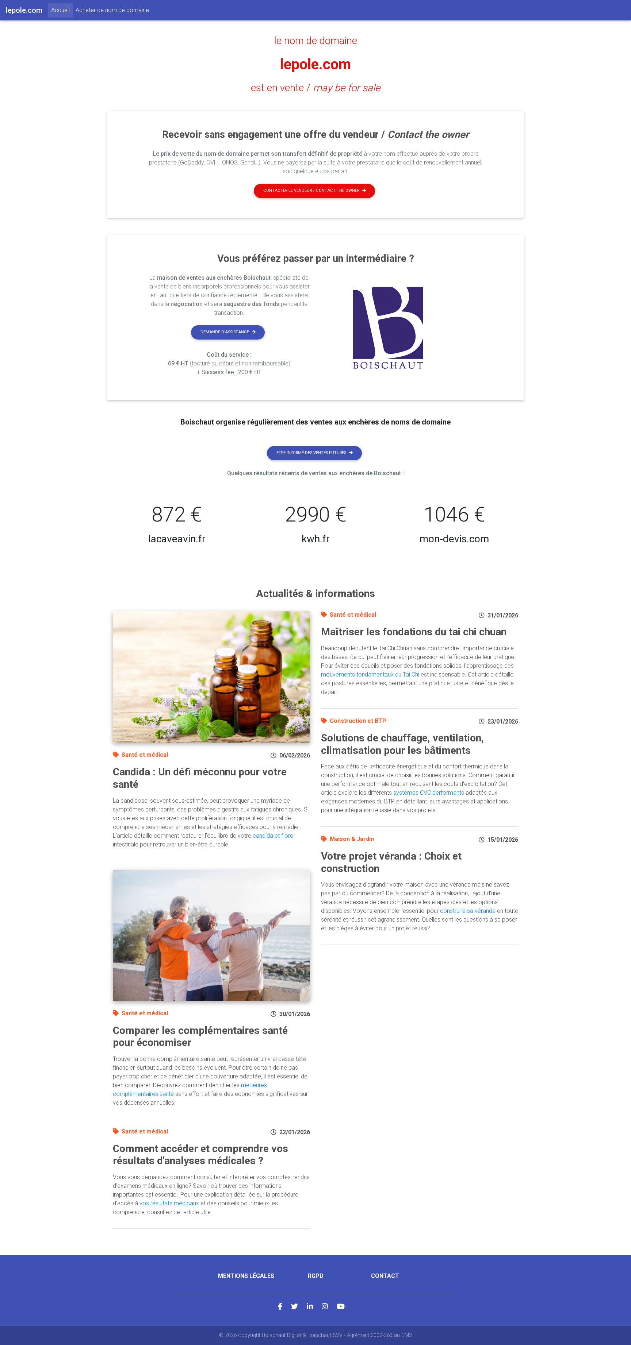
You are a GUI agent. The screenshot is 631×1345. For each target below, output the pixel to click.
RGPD (316, 1275)
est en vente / (315, 88)
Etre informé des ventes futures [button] (311, 452)
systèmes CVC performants (428, 792)
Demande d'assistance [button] (224, 332)
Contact (385, 1275)
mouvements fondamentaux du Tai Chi (370, 674)
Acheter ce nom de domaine (112, 10)
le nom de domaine (315, 41)
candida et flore (273, 835)
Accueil (62, 9)
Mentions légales (246, 1275)
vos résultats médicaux (169, 1203)
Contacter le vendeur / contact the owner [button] (311, 190)
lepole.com (315, 64)
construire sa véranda (468, 910)
